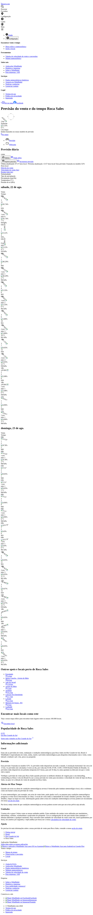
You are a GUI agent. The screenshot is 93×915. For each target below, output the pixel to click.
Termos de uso (10, 94)
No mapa (5, 135)
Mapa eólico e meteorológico (15, 47)
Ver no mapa (8, 103)
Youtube (33, 902)
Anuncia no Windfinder (13, 82)
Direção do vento (7, 168)
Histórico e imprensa (12, 68)
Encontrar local (9, 724)
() (10, 170)
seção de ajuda (77, 828)
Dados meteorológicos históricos (17, 80)
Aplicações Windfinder (13, 66)
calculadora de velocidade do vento (63, 820)
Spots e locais (10, 49)
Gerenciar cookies (11, 86)
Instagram (33, 900)
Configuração (13, 39)
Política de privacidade (13, 96)
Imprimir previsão (10, 162)
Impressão (9, 98)
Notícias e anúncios (12, 84)
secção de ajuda (13, 801)
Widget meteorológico (13, 58)
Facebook (19, 103)
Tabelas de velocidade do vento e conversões (21, 56)
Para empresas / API (12, 72)
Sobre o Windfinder (12, 70)
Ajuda (10, 35)
